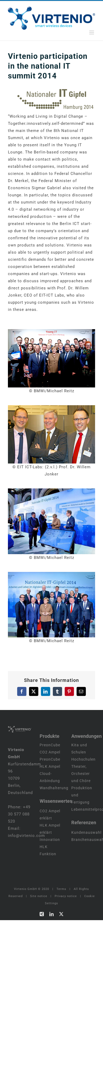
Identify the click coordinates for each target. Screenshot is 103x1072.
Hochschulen (83, 759)
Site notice (38, 896)
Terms (61, 889)
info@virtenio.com (26, 835)
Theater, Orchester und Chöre (81, 773)
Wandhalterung (54, 788)
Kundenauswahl (86, 832)
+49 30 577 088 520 (19, 814)
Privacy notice (66, 896)
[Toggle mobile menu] (92, 32)
